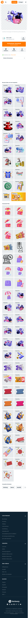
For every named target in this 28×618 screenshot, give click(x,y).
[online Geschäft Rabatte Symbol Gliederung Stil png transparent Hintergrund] (8, 415)
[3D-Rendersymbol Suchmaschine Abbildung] (18, 293)
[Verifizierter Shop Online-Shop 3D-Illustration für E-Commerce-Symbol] (8, 294)
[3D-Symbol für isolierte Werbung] (8, 270)
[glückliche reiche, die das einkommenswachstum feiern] (8, 246)
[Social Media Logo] (8, 282)
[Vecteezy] (2, 2)
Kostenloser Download (14, 44)
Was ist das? (13, 54)
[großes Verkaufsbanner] (8, 258)
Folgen (23, 39)
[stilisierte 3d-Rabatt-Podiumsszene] (8, 162)
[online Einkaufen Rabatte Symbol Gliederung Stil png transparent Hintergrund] (8, 403)
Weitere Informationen (8, 58)
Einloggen (21, 2)
